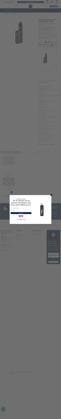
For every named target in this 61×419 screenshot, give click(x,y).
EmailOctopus (23, 219)
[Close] (51, 195)
